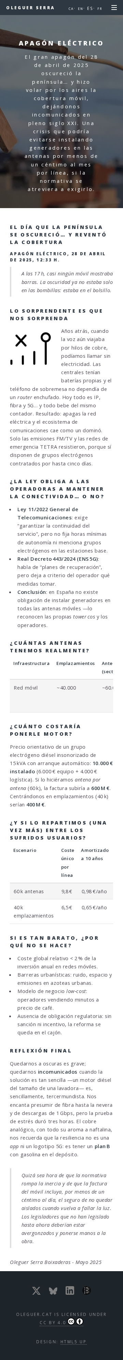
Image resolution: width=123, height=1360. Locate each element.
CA (71, 8)
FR (99, 8)
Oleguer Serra (30, 7)
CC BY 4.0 (53, 1322)
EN (80, 8)
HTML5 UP (73, 1341)
